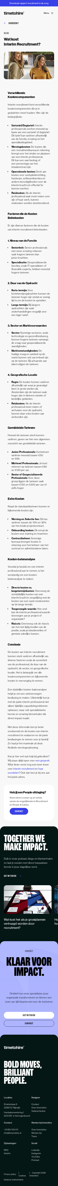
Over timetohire (39, 1107)
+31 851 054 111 (11, 1129)
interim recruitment (23, 768)
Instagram (36, 1153)
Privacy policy (10, 1174)
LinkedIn (35, 1150)
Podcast (35, 1160)
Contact (19, 811)
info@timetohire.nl (12, 1133)
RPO (6, 1150)
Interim (7, 1153)
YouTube (35, 1156)
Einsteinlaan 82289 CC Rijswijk (12, 1106)
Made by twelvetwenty (13, 1179)
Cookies (22, 1175)
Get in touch (10, 876)
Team (34, 1136)
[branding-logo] (14, 13)
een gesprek (42, 760)
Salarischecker (38, 1111)
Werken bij (36, 1133)
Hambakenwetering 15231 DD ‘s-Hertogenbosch (17, 1114)
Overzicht (14, 23)
